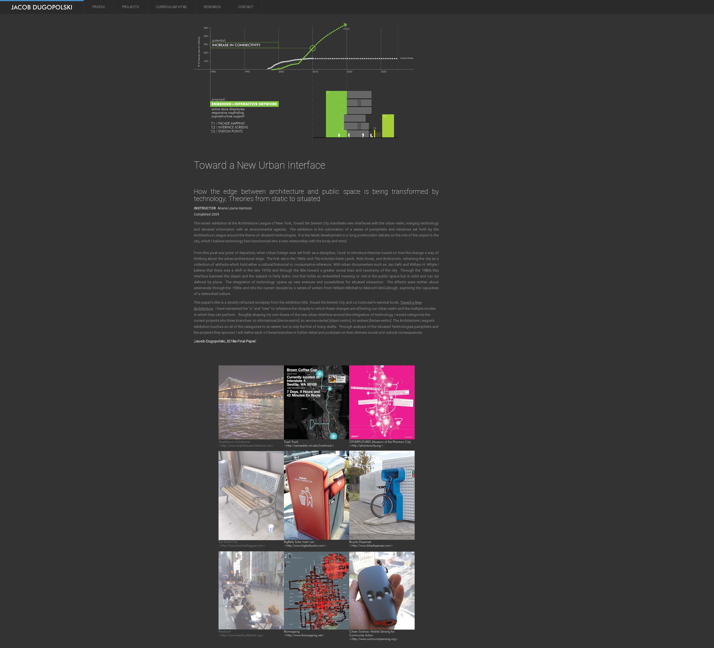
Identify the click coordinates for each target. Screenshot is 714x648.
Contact (245, 7)
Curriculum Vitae (171, 7)
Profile (98, 7)
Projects (130, 7)
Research (212, 7)
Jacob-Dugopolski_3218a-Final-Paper (225, 341)
